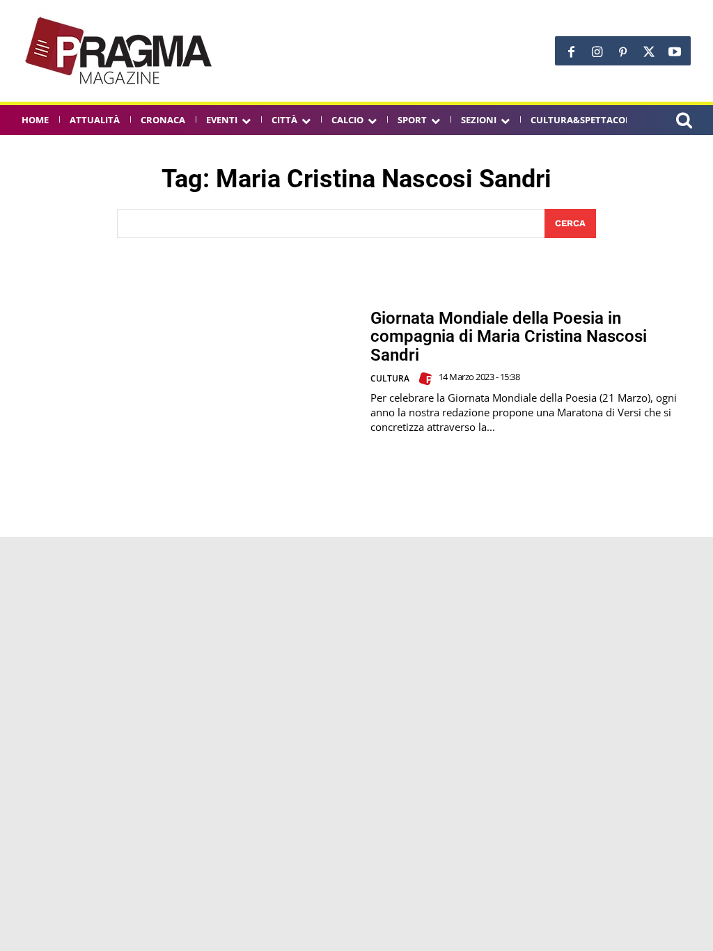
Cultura (389, 378)
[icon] (684, 122)
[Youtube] (674, 52)
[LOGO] (119, 51)
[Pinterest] (622, 52)
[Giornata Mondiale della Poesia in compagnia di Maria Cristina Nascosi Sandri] (185, 372)
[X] (648, 52)
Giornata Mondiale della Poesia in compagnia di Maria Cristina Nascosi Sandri (508, 336)
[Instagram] (597, 52)
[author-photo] (427, 379)
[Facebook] (571, 52)
